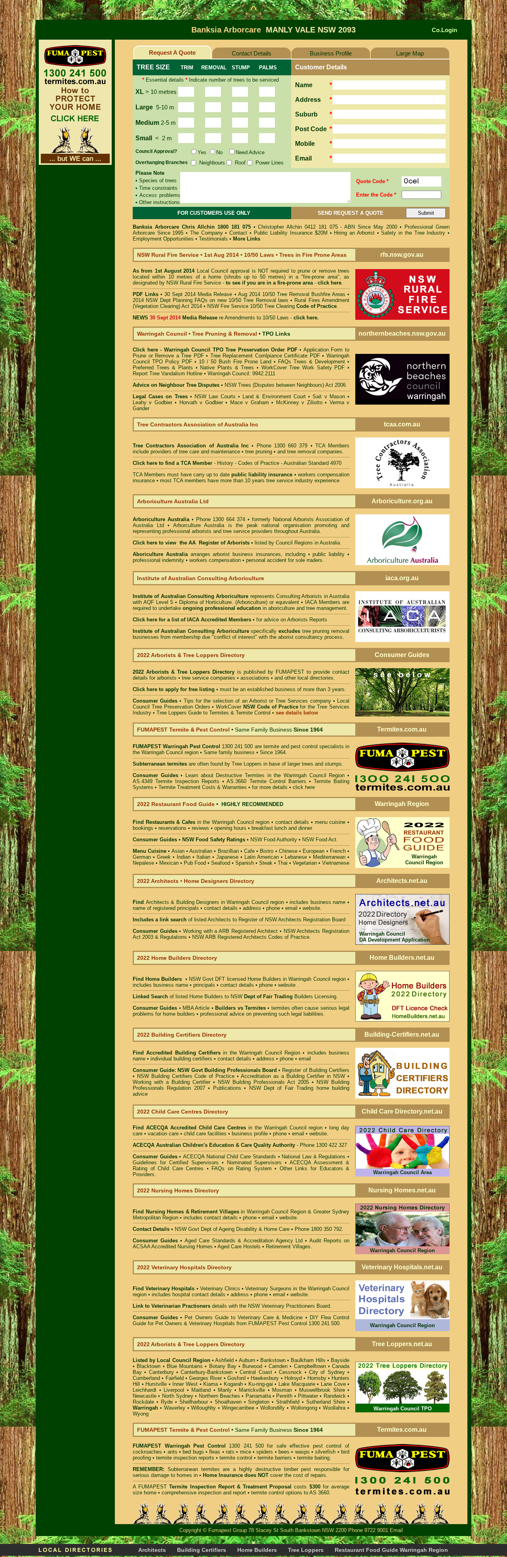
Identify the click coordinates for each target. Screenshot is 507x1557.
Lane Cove (333, 1384)
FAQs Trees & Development (311, 362)
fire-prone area (295, 283)
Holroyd (293, 1378)
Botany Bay (222, 1366)
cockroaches (147, 1452)
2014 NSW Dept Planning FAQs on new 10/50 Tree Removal (204, 300)
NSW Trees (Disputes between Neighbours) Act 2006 (285, 385)
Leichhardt (144, 1390)
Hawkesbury (265, 1378)
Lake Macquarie (296, 1384)
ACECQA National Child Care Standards (204, 1157)
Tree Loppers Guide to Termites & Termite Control (213, 713)
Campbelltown (310, 1366)
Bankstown (273, 1360)
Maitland (201, 1390)
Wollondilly (272, 1408)
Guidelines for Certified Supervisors (177, 1162)
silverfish (325, 1452)
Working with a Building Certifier (171, 1082)
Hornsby (316, 1378)
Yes (202, 152)
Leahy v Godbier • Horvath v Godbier (178, 402)
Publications (227, 1088)
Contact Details (251, 53)
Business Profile (331, 53)
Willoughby (203, 1408)
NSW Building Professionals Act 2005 (263, 1082)
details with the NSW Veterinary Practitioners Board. (232, 1306)
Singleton (258, 1402)
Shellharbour (193, 1402)
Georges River (205, 1378)
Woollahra (334, 1408)
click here (304, 787)
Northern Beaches (219, 1396)
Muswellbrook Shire (322, 1390)
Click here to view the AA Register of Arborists (191, 543)
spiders (264, 1452)
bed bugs (193, 1452)
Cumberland (146, 1378)
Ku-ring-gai (260, 1384)
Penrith (284, 1396)
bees (284, 1452)
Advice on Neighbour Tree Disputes (177, 385)
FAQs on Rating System (242, 1168)
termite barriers (274, 1458)
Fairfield (175, 1378)
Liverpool (174, 1390)
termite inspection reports (185, 1458)
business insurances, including (270, 554)
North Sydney (177, 1396)
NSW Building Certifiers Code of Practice (187, 1076)
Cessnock (290, 1372)
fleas (214, 1452)
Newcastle (144, 1396)
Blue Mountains (185, 1366)
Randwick (335, 1396)
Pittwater (308, 1396)
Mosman (282, 1390)
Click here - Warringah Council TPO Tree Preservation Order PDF (215, 350)
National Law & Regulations (314, 1157)
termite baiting (313, 1458)
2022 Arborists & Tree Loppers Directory (185, 672)
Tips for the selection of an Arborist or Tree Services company (257, 701)
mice (245, 1452)
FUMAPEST (290, 672)
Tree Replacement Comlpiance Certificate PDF (265, 356)
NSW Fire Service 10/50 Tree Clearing (272, 306)
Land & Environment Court (275, 396)
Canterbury (161, 1372)
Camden (278, 1366)
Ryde (167, 1402)
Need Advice (250, 152)
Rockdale (143, 1402)
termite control (235, 1458)
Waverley (174, 1408)
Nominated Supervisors (254, 1162)
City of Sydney (327, 1372)
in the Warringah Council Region (216, 1053)
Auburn (247, 1360)
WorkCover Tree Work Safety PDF (303, 368)
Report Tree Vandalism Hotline (167, 373)
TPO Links (276, 334)
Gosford (236, 1378)
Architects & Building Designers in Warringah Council (207, 902)
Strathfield (287, 1402)
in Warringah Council (217, 1212)
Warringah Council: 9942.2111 (241, 373)
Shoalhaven (228, 1402)
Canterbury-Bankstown (207, 1372)
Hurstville (156, 1384)
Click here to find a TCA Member (172, 463)
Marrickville (252, 1390)
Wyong (141, 1414)
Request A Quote (172, 52)
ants (172, 1452)
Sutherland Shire (325, 1402)
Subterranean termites (194, 1469)
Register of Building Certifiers (315, 1070)
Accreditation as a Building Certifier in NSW (293, 1076)
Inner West (185, 1384)
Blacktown (148, 1366)
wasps (302, 1452)
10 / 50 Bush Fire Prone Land (235, 362)
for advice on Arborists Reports (291, 620)
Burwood (252, 1366)
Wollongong (304, 1408)
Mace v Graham (249, 402)
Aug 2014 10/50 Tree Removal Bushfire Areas (291, 294)
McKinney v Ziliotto (299, 402)
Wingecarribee (238, 1408)
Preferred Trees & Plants (163, 368)
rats (230, 1452)
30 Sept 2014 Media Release (198, 294)
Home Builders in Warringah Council (289, 979)
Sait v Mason (329, 396)
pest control (327, 1446)
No (219, 152)
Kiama (210, 1384)
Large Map (410, 53)
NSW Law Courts (214, 396)
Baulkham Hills (308, 1360)
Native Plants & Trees (227, 368)
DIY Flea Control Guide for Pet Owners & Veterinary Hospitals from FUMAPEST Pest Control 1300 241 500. (241, 1320)
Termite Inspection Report (201, 1487)
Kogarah (233, 1384)
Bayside (340, 1360)
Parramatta (258, 1396)
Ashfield (224, 1360)
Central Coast (256, 1372)
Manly (225, 1390)
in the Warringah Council (200, 822)
